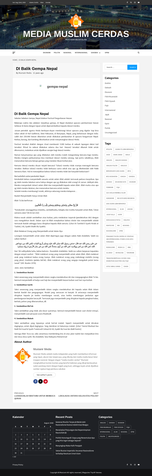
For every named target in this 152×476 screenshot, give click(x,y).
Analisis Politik (111, 166)
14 (45, 439)
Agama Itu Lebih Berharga (124, 149)
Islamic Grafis (33, 2)
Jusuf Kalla (110, 215)
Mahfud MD (110, 225)
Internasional (81, 53)
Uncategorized (111, 132)
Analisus (124, 166)
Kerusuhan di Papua (113, 220)
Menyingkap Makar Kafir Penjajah (69, 445)
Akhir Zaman (117, 155)
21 (45, 444)
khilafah (127, 220)
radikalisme (110, 247)
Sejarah (109, 253)
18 (27, 444)
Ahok (108, 155)
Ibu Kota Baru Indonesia (126, 198)
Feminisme (109, 187)
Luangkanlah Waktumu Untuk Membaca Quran (34, 395)
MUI (118, 225)
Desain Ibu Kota (120, 182)
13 (39, 439)
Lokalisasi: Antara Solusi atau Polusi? (78, 394)
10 (21, 439)
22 (50, 444)
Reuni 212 (121, 247)
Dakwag (132, 176)
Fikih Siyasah (110, 101)
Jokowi (130, 209)
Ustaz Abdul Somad (113, 266)
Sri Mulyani (119, 253)
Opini (107, 53)
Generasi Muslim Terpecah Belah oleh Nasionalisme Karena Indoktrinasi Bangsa (72, 423)
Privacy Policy (18, 465)
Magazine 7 (86, 472)
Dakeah (123, 176)
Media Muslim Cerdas (76, 34)
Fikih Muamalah (111, 96)
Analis (127, 155)
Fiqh (106, 105)
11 (27, 439)
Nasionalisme (111, 231)
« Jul (14, 456)
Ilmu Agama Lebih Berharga (116, 204)
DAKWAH (109, 182)
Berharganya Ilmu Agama (115, 171)
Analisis (108, 83)
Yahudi (126, 266)
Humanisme (110, 198)
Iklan (42, 2)
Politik (57, 53)
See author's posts (44, 375)
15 (50, 439)
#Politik (109, 149)
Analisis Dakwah (121, 160)
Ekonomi (47, 53)
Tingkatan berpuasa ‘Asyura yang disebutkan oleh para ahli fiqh (118, 259)
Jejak (107, 114)
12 (33, 439)
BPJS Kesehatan (111, 176)
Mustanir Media (25, 73)
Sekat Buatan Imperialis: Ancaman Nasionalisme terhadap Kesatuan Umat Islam (75, 452)
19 (33, 444)
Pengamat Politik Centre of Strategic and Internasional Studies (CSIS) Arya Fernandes (120, 239)
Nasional (67, 53)
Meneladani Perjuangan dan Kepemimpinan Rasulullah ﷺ (73, 431)
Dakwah (94, 53)
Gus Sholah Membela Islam (116, 193)
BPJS (129, 171)
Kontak (48, 2)
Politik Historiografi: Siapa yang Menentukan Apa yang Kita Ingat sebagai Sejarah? (75, 439)
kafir (120, 215)
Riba (129, 247)
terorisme (130, 253)
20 (39, 444)
